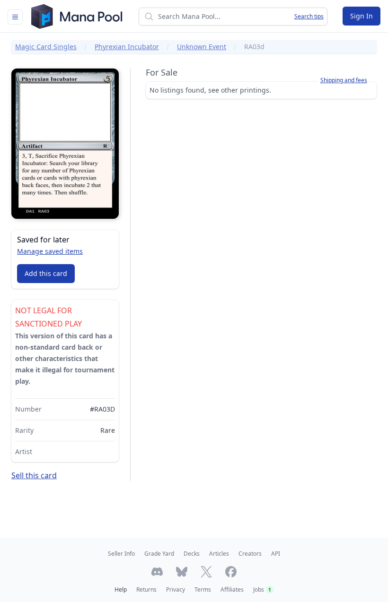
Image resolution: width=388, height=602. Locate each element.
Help (121, 589)
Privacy (175, 589)
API (275, 554)
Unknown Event (201, 46)
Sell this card (34, 475)
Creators (250, 554)
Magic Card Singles (46, 46)
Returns (146, 589)
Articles (219, 554)
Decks (192, 554)
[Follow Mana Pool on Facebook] (231, 571)
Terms (202, 589)
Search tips (309, 16)
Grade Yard (159, 554)
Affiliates (232, 589)
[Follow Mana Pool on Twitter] (206, 571)
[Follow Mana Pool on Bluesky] (181, 571)
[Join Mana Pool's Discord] (157, 571)
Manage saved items (50, 251)
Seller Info (121, 554)
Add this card (46, 273)
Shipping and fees (343, 80)
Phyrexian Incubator (127, 46)
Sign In (361, 15)
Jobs (262, 589)
